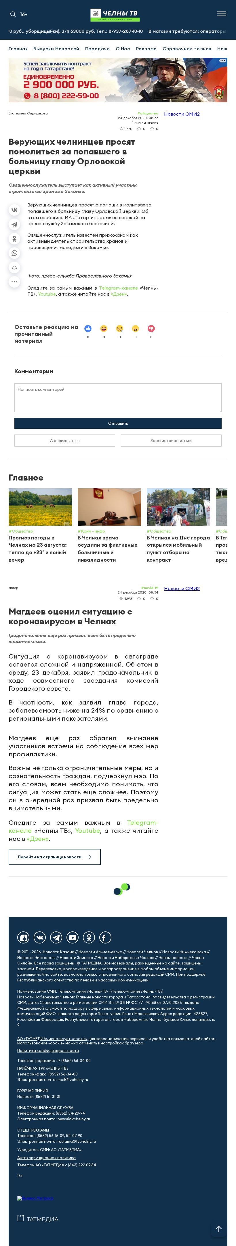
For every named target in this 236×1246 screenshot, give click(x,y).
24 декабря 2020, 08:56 (138, 118)
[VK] (40, 937)
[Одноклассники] (14, 238)
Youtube (47, 294)
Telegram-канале (118, 288)
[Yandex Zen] (23, 937)
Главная (18, 48)
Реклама (146, 48)
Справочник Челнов (187, 48)
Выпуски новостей (56, 48)
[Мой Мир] (14, 267)
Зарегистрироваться (171, 440)
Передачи (97, 48)
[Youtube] (72, 937)
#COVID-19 (149, 587)
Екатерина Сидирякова (28, 113)
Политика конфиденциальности (48, 1050)
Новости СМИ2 (182, 114)
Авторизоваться (65, 440)
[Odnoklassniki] (89, 937)
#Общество (147, 113)
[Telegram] (14, 224)
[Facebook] (105, 937)
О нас (123, 48)
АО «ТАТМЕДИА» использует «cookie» (52, 1039)
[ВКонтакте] (14, 210)
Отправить (118, 423)
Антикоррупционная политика (46, 1158)
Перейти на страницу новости (49, 857)
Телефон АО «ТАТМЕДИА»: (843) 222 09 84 (56, 1165)
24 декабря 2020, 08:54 (138, 592)
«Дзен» (119, 294)
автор (13, 587)
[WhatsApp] (14, 253)
